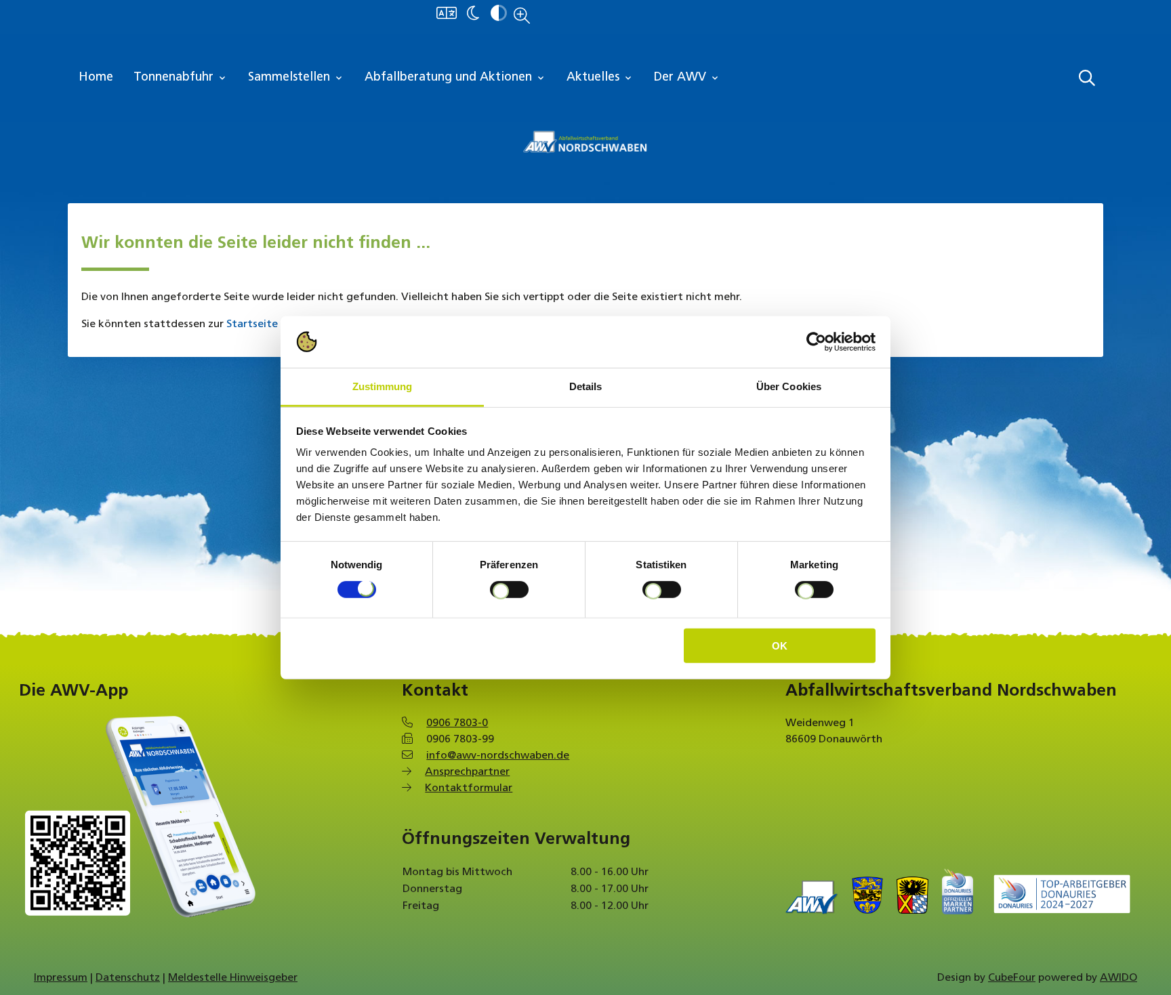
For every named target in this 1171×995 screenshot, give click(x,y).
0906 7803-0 (457, 723)
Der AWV (687, 78)
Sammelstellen (296, 78)
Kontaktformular (468, 788)
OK (779, 646)
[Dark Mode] (473, 14)
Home (96, 78)
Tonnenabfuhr (180, 78)
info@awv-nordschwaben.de (497, 755)
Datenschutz (128, 978)
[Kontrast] (498, 14)
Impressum (60, 978)
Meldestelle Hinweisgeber (232, 978)
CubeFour (1011, 978)
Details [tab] (585, 386)
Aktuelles (600, 78)
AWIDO (1118, 978)
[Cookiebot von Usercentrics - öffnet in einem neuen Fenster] (816, 342)
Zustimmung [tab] (382, 386)
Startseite (252, 324)
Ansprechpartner (467, 772)
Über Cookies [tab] (788, 386)
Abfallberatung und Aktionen (455, 78)
